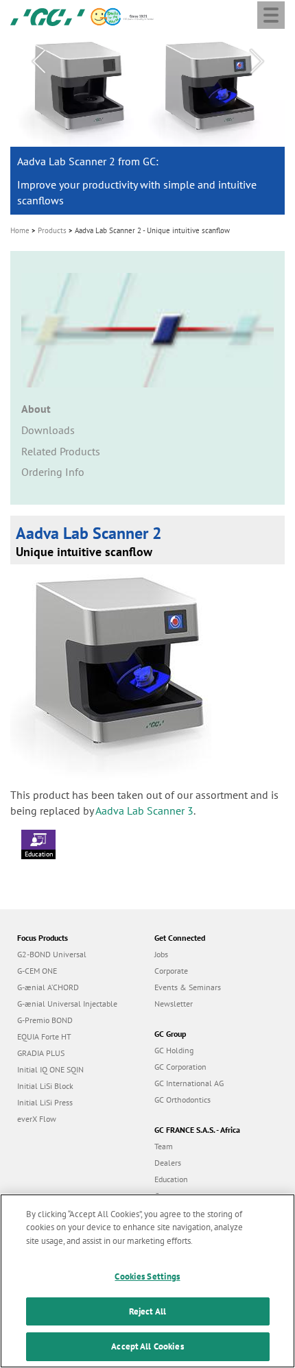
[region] (147, 1281)
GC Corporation (180, 1066)
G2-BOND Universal (51, 954)
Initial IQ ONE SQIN (50, 1069)
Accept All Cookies (147, 1346)
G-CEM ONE (37, 970)
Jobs (161, 954)
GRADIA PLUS (40, 1053)
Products (52, 230)
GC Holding (173, 1050)
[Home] (47, 15)
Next (256, 61)
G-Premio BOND (45, 1020)
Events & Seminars (187, 987)
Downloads (48, 430)
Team (163, 1146)
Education (39, 854)
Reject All (147, 1311)
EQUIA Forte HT (44, 1036)
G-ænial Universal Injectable (67, 1003)
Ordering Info (52, 472)
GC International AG (189, 1083)
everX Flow (36, 1119)
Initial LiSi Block (45, 1086)
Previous (38, 61)
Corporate (171, 970)
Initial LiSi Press (45, 1102)
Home (20, 230)
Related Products (60, 451)
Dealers (167, 1162)
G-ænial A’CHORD (48, 987)
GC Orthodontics (182, 1099)
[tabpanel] (147, 124)
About (36, 409)
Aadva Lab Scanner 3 (144, 810)
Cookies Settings (147, 1276)
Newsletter (173, 1003)
